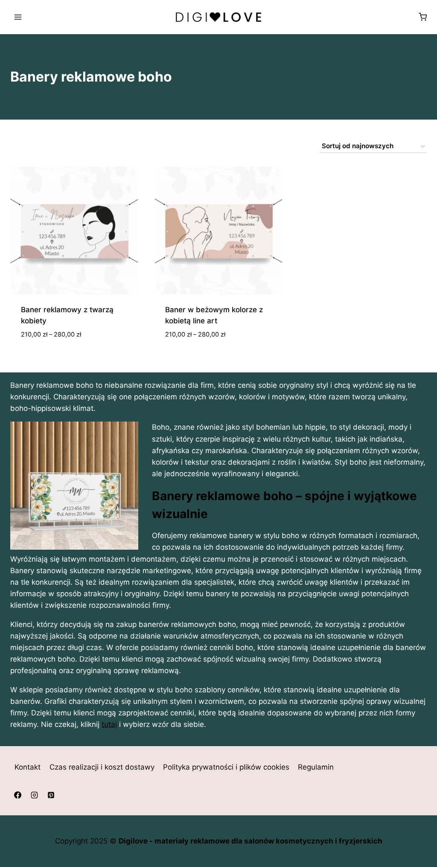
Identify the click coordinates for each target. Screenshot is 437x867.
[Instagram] (34, 795)
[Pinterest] (51, 795)
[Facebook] (17, 795)
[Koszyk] (423, 17)
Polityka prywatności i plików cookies (226, 767)
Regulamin (316, 767)
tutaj (109, 724)
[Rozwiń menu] (18, 16)
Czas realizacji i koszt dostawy (102, 767)
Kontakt (28, 767)
